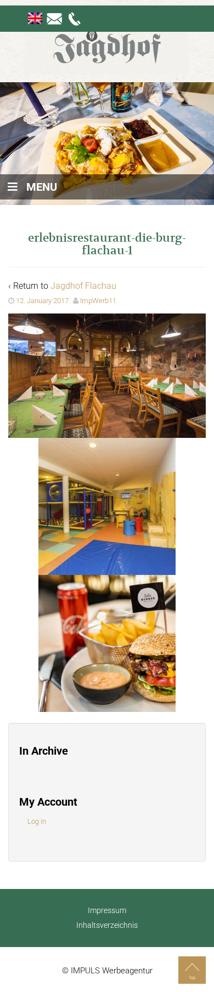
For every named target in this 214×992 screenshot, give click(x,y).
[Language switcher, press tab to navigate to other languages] (35, 18)
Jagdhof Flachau (83, 286)
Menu (41, 186)
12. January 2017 (42, 301)
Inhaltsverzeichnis (107, 925)
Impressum (107, 910)
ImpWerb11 (98, 301)
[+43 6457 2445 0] (75, 18)
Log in (36, 821)
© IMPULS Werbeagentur (107, 971)
